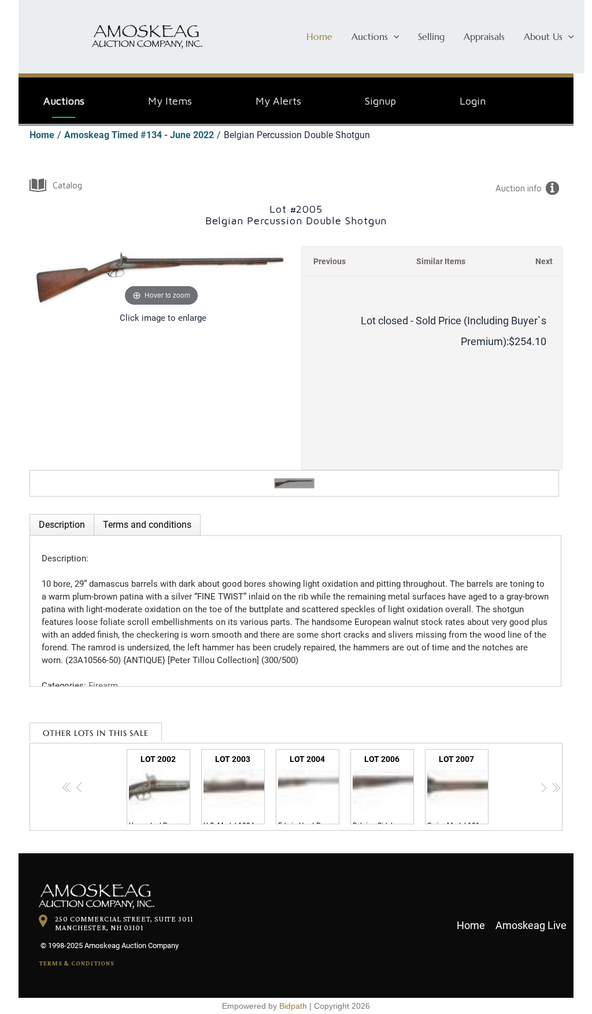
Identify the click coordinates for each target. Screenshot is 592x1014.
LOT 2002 (159, 789)
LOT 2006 (383, 789)
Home (319, 36)
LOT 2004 (308, 789)
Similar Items (440, 261)
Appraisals (484, 36)
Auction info (518, 188)
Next (544, 261)
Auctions (370, 36)
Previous (329, 261)
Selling (431, 36)
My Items (170, 101)
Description (62, 524)
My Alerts (278, 101)
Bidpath (293, 1006)
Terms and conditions (147, 524)
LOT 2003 (234, 789)
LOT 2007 (458, 789)
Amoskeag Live (531, 925)
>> (556, 789)
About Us (543, 36)
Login (473, 101)
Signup (380, 101)
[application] (393, 36)
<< (67, 789)
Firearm (103, 685)
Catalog (67, 185)
